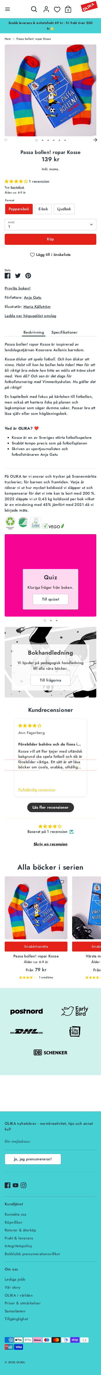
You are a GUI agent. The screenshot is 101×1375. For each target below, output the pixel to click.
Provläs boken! (18, 288)
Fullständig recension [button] (36, 789)
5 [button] (59, 140)
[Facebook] (7, 1185)
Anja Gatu (33, 297)
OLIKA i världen (19, 1295)
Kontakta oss (16, 1214)
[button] (17, 181)
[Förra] (6, 140)
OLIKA (20, 1362)
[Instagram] (23, 1185)
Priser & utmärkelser (23, 1303)
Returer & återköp (20, 1230)
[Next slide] (79, 765)
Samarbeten (15, 1311)
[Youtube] (15, 1185)
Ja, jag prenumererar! (33, 1159)
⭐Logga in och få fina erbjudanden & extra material (50, 22)
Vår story (13, 1287)
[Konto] (46, 7)
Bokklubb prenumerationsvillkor (32, 1254)
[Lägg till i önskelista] (61, 882)
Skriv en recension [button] (50, 844)
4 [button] (53, 140)
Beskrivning (33, 332)
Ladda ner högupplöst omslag (30, 316)
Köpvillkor (13, 1222)
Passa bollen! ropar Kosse (33, 39)
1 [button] (36, 140)
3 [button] (48, 140)
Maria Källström (36, 306)
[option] (50, 23)
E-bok (43, 209)
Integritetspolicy (18, 1246)
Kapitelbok (17, 187)
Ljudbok (64, 209)
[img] (29, 725)
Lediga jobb (15, 1279)
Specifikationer (64, 332)
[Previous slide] (22, 765)
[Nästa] (95, 140)
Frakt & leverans (19, 1238)
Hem (8, 39)
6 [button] (65, 140)
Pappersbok (19, 209)
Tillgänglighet (16, 1319)
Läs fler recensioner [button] (50, 807)
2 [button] (42, 140)
